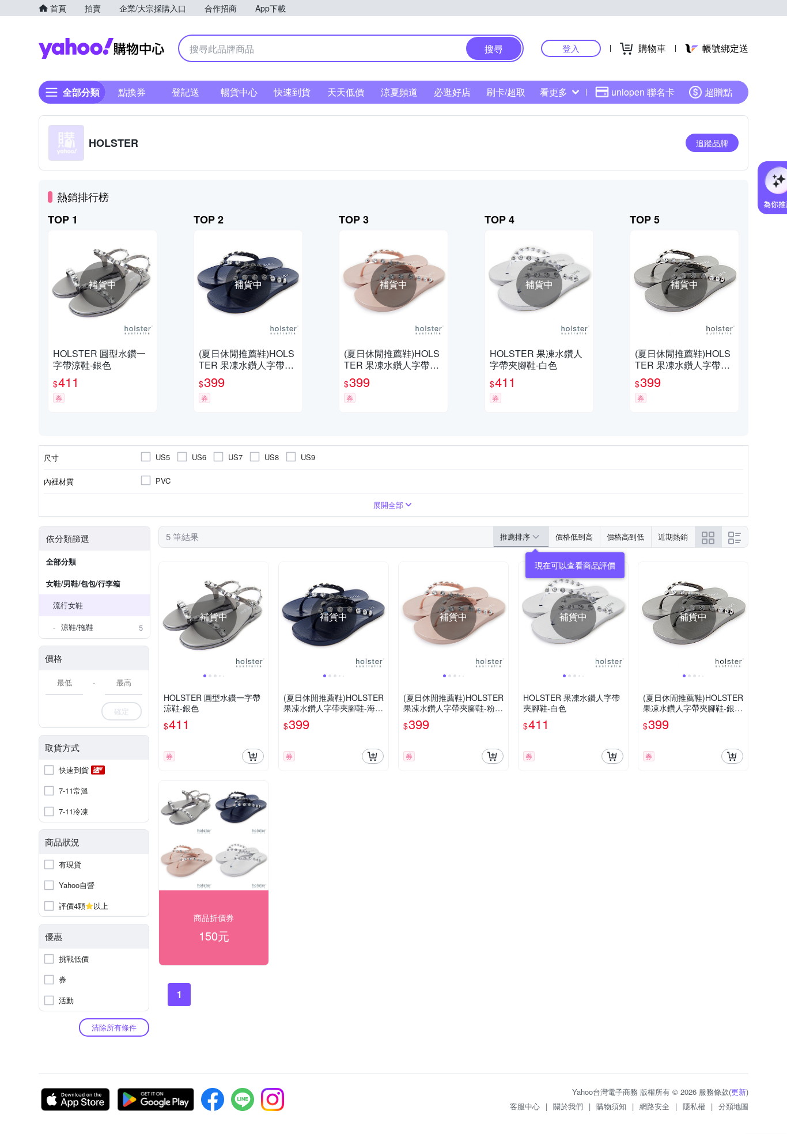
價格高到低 (625, 536)
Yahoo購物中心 (101, 48)
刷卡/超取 (505, 91)
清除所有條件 (114, 1027)
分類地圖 (733, 1106)
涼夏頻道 (399, 91)
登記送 (185, 91)
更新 (738, 1091)
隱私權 (694, 1106)
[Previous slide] (166, 616)
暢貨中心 (239, 91)
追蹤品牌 (712, 143)
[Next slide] (260, 616)
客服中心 (525, 1106)
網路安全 (654, 1106)
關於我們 (568, 1106)
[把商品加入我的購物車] (253, 756)
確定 (121, 711)
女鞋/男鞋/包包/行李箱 (83, 583)
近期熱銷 (673, 536)
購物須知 (611, 1106)
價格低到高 (574, 536)
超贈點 (718, 91)
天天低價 (345, 91)
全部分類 (61, 561)
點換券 (132, 91)
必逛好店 (452, 91)
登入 (571, 48)
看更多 (553, 91)
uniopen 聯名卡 (643, 91)
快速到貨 (292, 91)
